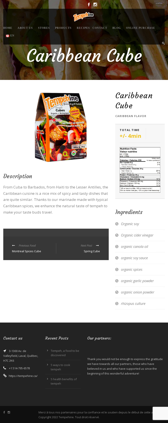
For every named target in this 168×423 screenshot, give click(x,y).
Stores (44, 27)
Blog (116, 27)
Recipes (83, 27)
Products (63, 27)
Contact (100, 27)
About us (25, 27)
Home (7, 27)
